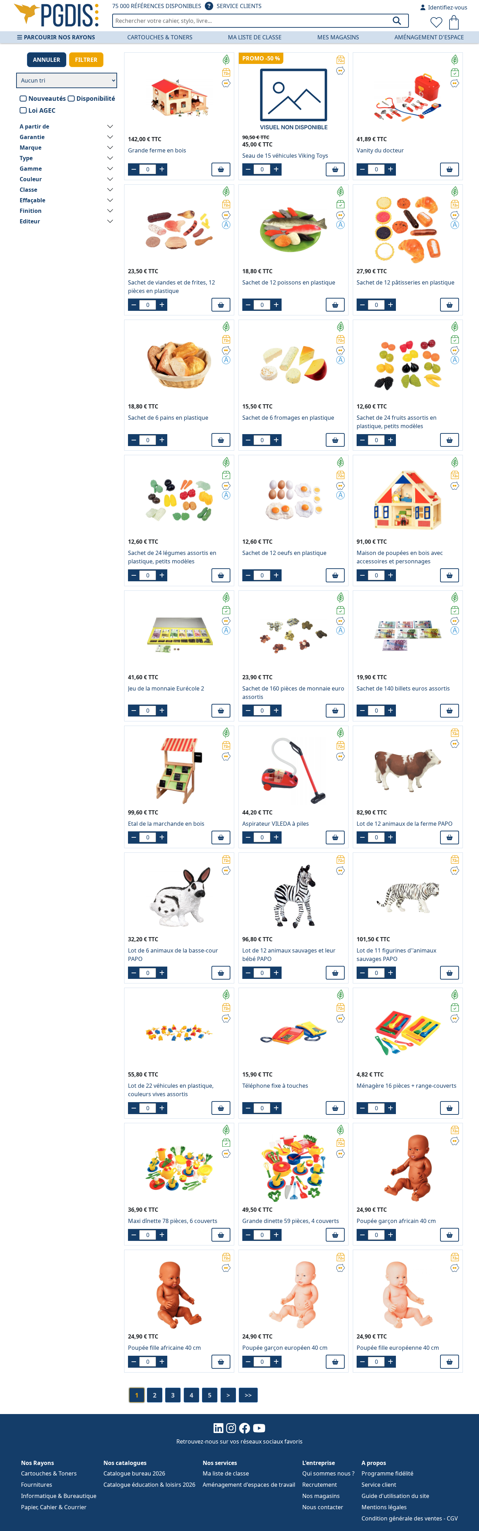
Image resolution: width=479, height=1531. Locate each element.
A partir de (34, 126)
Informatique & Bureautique (58, 1496)
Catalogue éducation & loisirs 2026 (149, 1485)
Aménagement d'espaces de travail (249, 1485)
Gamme (31, 168)
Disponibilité (95, 98)
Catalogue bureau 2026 (134, 1473)
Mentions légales (384, 1507)
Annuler (46, 60)
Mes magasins (338, 37)
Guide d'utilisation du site (395, 1496)
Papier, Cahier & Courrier (54, 1507)
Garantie (32, 137)
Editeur (30, 221)
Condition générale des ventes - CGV (410, 1518)
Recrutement (319, 1485)
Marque (30, 147)
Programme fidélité (387, 1473)
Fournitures (36, 1485)
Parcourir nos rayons (59, 37)
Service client (379, 1485)
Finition (31, 211)
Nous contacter (322, 1507)
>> (248, 1395)
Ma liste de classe (255, 37)
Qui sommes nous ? (328, 1473)
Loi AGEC (41, 110)
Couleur (31, 179)
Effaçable (32, 200)
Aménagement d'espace (429, 37)
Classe (28, 190)
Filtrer (86, 60)
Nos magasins (321, 1496)
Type (26, 158)
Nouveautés (47, 98)
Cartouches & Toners (160, 37)
